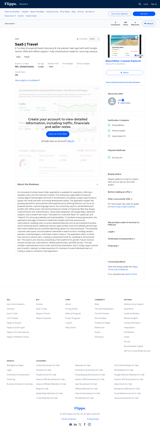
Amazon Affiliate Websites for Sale (51, 384)
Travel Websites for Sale (47, 398)
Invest (126, 337)
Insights (25, 12)
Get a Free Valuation (119, 14)
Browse (39, 304)
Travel (26, 57)
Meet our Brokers (12, 12)
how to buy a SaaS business (123, 206)
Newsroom (99, 327)
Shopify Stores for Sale (46, 374)
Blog (73, 12)
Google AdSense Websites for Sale (129, 374)
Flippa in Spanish (43, 318)
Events (21, 16)
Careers (68, 323)
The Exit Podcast (102, 313)
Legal (9, 370)
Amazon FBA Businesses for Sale (50, 379)
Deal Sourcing (52, 12)
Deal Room (129, 309)
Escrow (127, 341)
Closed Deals (31, 16)
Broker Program (72, 318)
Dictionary (99, 337)
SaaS (18, 57)
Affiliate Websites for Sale (86, 388)
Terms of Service (68, 419)
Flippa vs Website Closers (18, 337)
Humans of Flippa (102, 323)
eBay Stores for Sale (123, 384)
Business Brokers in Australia (20, 384)
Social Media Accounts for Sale (127, 393)
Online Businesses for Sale (48, 365)
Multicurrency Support (134, 304)
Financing (11, 379)
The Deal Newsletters (104, 309)
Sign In (70, 141)
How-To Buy (41, 309)
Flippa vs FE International (18, 332)
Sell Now (144, 14)
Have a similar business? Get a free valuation (123, 82)
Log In (145, 4)
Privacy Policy (93, 419)
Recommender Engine (133, 346)
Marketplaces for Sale (123, 370)
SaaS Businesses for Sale (86, 384)
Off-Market (129, 332)
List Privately (12, 318)
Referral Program (73, 313)
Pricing (80, 12)
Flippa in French (43, 313)
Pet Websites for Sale (84, 398)
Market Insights (131, 318)
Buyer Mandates (37, 12)
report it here (131, 274)
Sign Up (154, 4)
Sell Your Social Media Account (137, 351)
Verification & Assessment (18, 374)
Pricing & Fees (71, 309)
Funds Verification (132, 313)
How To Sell (12, 313)
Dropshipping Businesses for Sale (90, 374)
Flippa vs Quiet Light (16, 327)
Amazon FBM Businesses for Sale (89, 379)
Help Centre (70, 327)
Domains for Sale (43, 370)
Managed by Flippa (15, 365)
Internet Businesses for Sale (87, 393)
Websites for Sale (82, 365)
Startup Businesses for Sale (126, 398)
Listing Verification (132, 323)
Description (10, 24)
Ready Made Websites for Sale (49, 393)
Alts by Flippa (100, 318)
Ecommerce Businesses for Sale (89, 370)
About (68, 304)
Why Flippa (65, 12)
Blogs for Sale (42, 388)
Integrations (129, 327)
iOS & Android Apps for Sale (126, 365)
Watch (126, 73)
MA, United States (24, 66)
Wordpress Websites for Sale (127, 388)
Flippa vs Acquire (14, 323)
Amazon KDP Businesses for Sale (128, 379)
